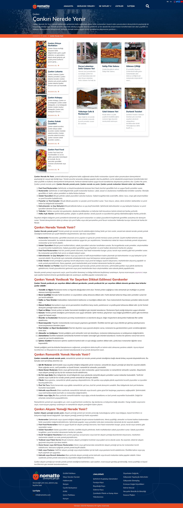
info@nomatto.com (43, 495)
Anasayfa (68, 6)
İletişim (130, 6)
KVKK (65, 491)
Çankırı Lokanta (55, 71)
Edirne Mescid (128, 488)
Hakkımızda (67, 480)
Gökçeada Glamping (131, 480)
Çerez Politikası (69, 495)
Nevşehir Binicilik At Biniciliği (134, 491)
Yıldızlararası (98, 497)
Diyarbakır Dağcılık (130, 473)
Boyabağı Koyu (99, 486)
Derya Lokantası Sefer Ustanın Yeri (86, 67)
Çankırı (45, 36)
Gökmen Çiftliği (133, 66)
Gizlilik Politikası (69, 473)
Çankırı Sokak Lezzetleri (54, 122)
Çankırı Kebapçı (55, 97)
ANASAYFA (36, 36)
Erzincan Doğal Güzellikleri (133, 484)
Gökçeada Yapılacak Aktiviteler (135, 477)
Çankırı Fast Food (56, 149)
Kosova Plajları (129, 495)
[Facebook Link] (179, 1)
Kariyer (66, 498)
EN (171, 1)
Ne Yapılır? (104, 6)
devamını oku (52, 65)
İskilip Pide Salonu (110, 66)
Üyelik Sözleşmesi (70, 488)
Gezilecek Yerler (85, 6)
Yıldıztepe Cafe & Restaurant (86, 112)
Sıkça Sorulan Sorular (71, 477)
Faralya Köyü (98, 482)
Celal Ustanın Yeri (110, 111)
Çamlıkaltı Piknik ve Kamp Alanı (105, 493)
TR (167, 1)
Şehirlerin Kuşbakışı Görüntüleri (105, 479)
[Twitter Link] (177, 1)
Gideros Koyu (98, 490)
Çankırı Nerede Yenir (56, 36)
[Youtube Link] (181, 1)
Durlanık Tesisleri (134, 111)
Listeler (119, 6)
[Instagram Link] (175, 1)
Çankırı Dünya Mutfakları (54, 44)
